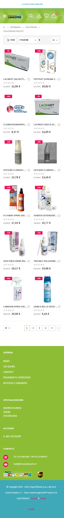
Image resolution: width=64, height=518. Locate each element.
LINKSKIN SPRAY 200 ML (15, 306)
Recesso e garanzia (15, 383)
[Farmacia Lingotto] (15, 15)
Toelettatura (31, 27)
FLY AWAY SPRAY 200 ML (15, 215)
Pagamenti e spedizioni (17, 377)
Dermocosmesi (12, 408)
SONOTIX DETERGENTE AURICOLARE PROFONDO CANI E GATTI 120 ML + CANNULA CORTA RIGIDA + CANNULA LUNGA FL (45, 215)
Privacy (34, 498)
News (6, 361)
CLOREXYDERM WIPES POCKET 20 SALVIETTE (15, 124)
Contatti (8, 372)
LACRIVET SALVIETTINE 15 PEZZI (15, 79)
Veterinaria (15, 27)
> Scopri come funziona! (32, 4)
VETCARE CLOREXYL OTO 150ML (45, 170)
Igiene (7, 412)
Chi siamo (9, 366)
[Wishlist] (46, 16)
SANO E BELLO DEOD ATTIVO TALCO (45, 306)
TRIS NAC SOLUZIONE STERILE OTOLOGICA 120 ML (45, 261)
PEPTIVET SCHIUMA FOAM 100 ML (45, 79)
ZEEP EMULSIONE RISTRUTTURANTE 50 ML (15, 261)
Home (4, 27)
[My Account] (39, 16)
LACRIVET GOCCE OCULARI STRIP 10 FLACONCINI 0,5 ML (45, 124)
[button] (28, 80)
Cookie (43, 498)
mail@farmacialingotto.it (25, 464)
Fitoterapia (10, 415)
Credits (31, 509)
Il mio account (12, 436)
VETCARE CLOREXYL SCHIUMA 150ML (15, 170)
